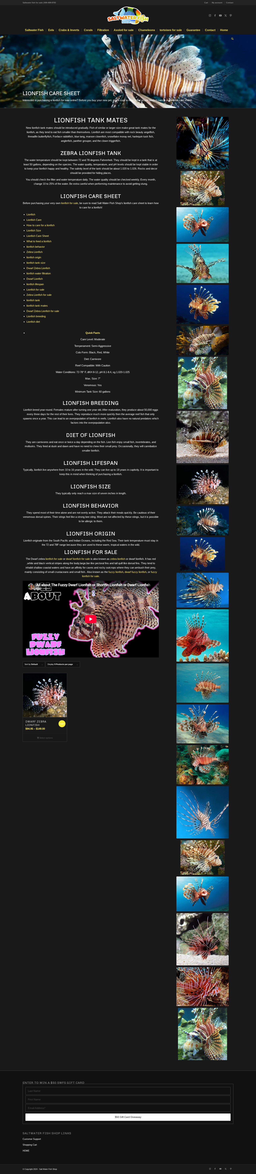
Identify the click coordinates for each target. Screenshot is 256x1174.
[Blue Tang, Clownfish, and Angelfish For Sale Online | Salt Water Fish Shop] (128, 15)
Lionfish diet (33, 321)
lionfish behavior (35, 246)
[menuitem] (206, 2)
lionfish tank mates (37, 305)
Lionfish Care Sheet (37, 235)
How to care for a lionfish (40, 225)
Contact (229, 3)
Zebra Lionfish (34, 251)
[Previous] (3, 71)
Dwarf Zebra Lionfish (38, 268)
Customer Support (32, 1139)
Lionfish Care (33, 219)
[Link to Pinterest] (230, 15)
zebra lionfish (117, 558)
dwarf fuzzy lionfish (135, 571)
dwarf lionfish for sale (78, 558)
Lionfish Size (33, 230)
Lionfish (30, 214)
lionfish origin (33, 257)
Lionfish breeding (36, 316)
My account (217, 3)
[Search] (231, 39)
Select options (46, 738)
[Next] (253, 71)
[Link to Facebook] (215, 15)
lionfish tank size (35, 262)
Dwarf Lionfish (34, 278)
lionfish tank (33, 300)
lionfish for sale (69, 203)
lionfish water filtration (38, 273)
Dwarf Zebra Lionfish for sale (42, 311)
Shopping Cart (30, 1144)
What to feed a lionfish (38, 241)
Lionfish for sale (35, 289)
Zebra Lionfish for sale (39, 294)
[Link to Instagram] (209, 15)
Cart (206, 3)
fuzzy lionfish (115, 571)
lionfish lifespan (35, 284)
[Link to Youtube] (220, 15)
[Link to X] (225, 15)
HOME (26, 1150)
